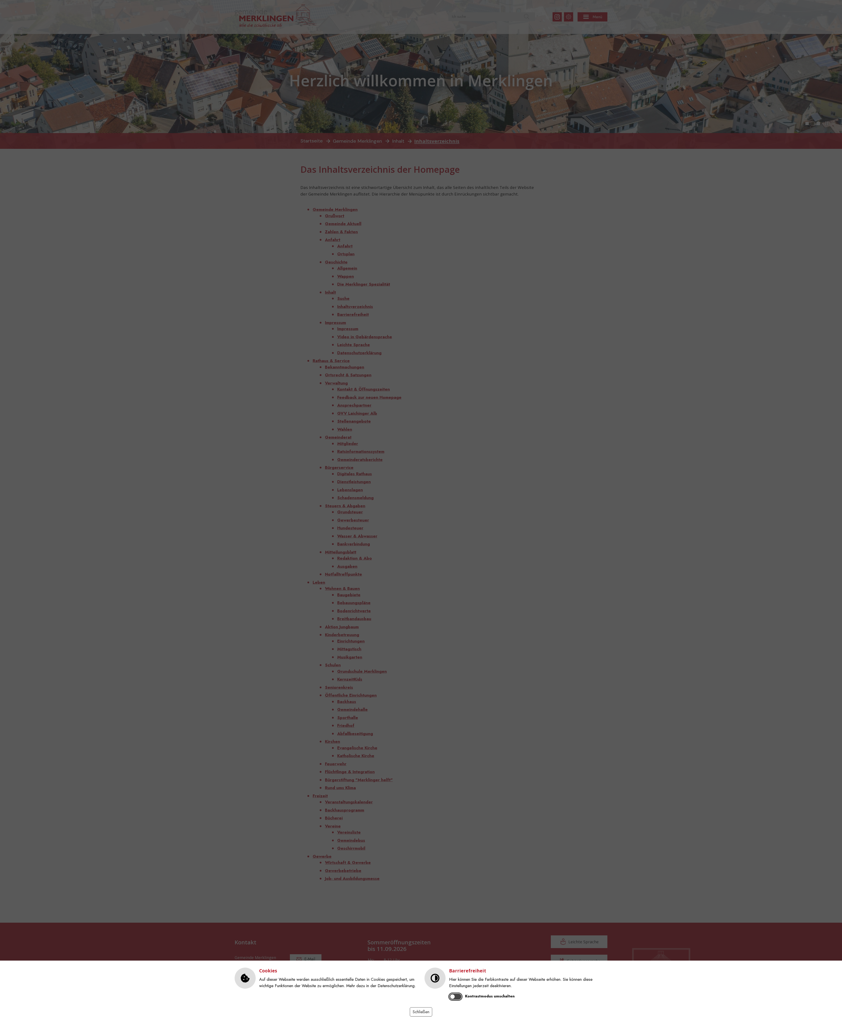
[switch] (455, 996)
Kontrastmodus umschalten (490, 996)
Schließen (421, 1012)
